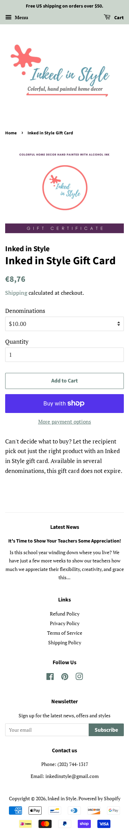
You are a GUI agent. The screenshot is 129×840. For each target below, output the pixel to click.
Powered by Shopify (99, 798)
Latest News (64, 527)
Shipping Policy (64, 642)
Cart (118, 17)
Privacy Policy (64, 623)
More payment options (64, 421)
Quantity (17, 341)
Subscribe (106, 730)
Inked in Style (61, 798)
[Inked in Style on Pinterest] (64, 677)
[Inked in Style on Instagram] (79, 677)
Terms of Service (64, 633)
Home (11, 133)
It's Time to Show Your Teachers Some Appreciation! (64, 541)
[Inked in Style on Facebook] (50, 677)
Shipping (16, 292)
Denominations (25, 311)
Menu (20, 17)
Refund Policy (64, 613)
